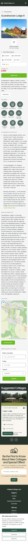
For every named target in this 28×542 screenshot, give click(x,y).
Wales (14, 498)
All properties (8, 11)
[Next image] (24, 28)
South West (14, 503)
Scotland (14, 496)
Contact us (14, 513)
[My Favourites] (22, 3)
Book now (14, 75)
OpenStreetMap (17, 338)
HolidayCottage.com (9, 3)
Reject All (14, 538)
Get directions (8, 342)
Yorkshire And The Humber (14, 501)
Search (14, 378)
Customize (14, 534)
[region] (14, 528)
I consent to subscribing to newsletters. (15, 476)
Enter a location (7, 353)
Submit (14, 479)
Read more (6, 94)
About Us (14, 510)
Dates (4, 361)
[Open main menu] (25, 3)
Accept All (14, 530)
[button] (14, 318)
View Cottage (8, 433)
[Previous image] (4, 28)
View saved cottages (14, 48)
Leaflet (11, 338)
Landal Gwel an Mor (9, 208)
